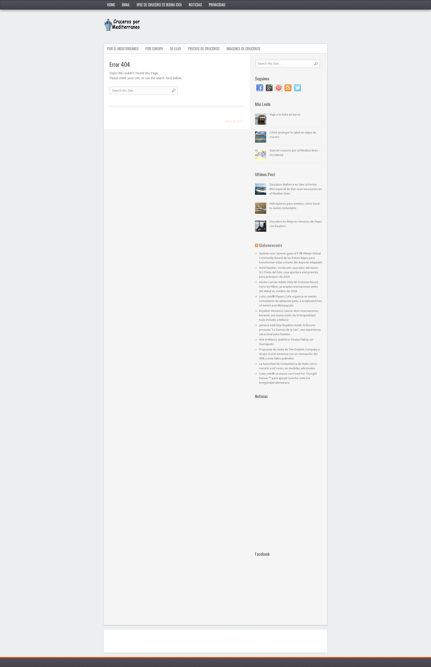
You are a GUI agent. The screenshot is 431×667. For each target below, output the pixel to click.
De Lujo (175, 48)
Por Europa (154, 48)
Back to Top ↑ (235, 121)
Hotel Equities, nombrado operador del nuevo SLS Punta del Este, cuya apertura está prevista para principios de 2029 (288, 272)
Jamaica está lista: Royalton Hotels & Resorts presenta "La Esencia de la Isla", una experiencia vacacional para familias (290, 330)
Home (111, 4)
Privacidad (217, 4)
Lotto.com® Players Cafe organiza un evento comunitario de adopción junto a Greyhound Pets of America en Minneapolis (290, 301)
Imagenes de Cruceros (243, 48)
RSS (288, 88)
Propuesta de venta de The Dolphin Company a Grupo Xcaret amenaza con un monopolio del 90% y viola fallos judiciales (289, 354)
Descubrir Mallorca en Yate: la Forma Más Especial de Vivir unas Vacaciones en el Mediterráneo (296, 189)
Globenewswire (270, 245)
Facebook (259, 88)
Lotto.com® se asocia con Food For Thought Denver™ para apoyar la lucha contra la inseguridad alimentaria (288, 378)
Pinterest (278, 88)
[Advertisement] (245, 26)
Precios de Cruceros (204, 48)
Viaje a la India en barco (285, 114)
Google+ (269, 88)
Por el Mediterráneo (123, 48)
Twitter (297, 88)
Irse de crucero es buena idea (159, 4)
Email (126, 4)
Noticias (195, 4)
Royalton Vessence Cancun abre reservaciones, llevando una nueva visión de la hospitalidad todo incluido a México (289, 315)
